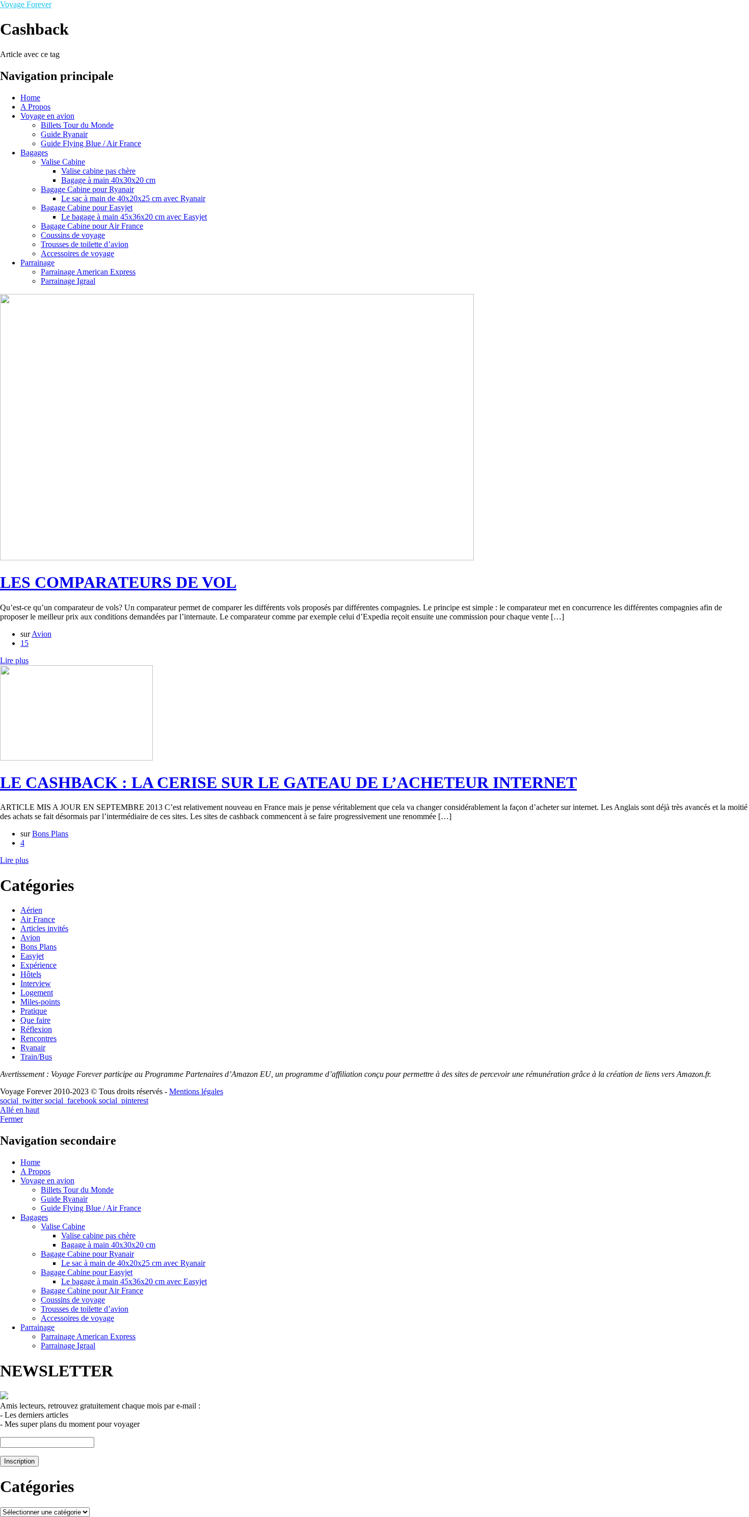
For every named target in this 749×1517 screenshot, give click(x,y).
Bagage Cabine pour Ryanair (87, 189)
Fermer (11, 1119)
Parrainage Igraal (68, 281)
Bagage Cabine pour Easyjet (86, 207)
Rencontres (38, 1038)
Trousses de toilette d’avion (84, 244)
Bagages (34, 152)
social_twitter (22, 1100)
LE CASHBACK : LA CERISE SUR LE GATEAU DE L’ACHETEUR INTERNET (288, 782)
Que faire (35, 1020)
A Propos (35, 106)
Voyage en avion (47, 116)
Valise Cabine (63, 161)
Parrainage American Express (88, 271)
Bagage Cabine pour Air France (92, 226)
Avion (41, 634)
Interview (35, 983)
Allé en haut (19, 1109)
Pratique (33, 1011)
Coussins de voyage (73, 235)
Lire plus (14, 660)
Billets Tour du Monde (77, 125)
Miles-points (40, 1001)
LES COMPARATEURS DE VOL (118, 582)
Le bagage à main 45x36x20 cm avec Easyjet (134, 216)
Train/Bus (36, 1056)
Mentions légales (196, 1091)
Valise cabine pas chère (98, 171)
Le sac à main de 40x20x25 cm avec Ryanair (133, 198)
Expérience (38, 965)
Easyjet (32, 956)
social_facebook (72, 1100)
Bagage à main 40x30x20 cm (108, 180)
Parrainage (37, 262)
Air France (37, 919)
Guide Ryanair (64, 134)
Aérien (31, 910)
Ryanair (32, 1047)
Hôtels (30, 974)
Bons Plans (50, 833)
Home (30, 97)
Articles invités (44, 928)
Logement (36, 992)
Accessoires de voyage (77, 253)
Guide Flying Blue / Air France (91, 143)
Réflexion (36, 1029)
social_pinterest (123, 1100)
